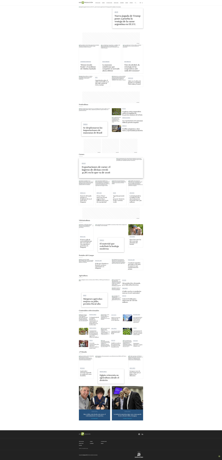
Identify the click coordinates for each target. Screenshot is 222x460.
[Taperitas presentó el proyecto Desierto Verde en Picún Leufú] (119, 186)
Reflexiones (124, 280)
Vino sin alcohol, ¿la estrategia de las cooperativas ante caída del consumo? (132, 68)
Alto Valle (124, 108)
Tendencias (85, 124)
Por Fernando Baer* (94, 418)
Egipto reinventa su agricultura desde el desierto (109, 377)
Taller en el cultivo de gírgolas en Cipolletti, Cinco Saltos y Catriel (134, 82)
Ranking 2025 (113, 340)
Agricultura (116, 2)
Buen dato (84, 163)
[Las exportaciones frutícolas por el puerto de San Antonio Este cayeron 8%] (127, 317)
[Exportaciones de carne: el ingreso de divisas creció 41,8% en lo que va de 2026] (129, 168)
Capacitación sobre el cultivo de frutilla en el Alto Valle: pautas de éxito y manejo (102, 83)
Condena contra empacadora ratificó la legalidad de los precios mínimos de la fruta (132, 113)
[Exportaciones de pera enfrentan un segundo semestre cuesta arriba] (127, 331)
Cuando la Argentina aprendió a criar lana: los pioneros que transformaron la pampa (134, 266)
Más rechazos (82, 368)
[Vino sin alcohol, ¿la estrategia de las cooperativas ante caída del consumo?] (133, 52)
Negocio (84, 295)
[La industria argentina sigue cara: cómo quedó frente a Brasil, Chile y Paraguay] (127, 397)
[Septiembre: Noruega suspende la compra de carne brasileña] (86, 361)
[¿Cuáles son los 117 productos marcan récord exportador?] (116, 290)
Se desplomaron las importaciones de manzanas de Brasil (92, 130)
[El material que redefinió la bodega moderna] (111, 236)
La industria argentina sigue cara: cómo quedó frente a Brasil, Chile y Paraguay (127, 415)
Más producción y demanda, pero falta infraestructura (131, 284)
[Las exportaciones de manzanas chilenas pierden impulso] (116, 120)
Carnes (103, 2)
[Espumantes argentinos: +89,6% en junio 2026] (127, 343)
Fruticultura (97, 2)
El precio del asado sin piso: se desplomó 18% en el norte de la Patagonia (86, 199)
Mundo (126, 2)
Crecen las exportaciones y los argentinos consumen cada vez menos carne (94, 346)
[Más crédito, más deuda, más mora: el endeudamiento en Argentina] (94, 397)
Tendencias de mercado (92, 328)
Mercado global (82, 236)
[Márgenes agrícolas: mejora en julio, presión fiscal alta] (94, 291)
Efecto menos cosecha (136, 314)
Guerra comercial (114, 328)
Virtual (96, 77)
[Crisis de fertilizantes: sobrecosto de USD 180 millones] (116, 299)
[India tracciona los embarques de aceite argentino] (105, 317)
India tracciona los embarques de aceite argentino (115, 319)
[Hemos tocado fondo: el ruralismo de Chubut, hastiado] (89, 52)
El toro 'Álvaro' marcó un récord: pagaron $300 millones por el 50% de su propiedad (102, 199)
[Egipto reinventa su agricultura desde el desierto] (111, 367)
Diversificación (130, 78)
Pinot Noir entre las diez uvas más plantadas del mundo (135, 242)
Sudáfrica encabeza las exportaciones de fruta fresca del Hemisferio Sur (116, 345)
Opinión (131, 2)
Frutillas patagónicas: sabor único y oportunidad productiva (132, 129)
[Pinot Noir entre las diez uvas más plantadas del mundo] (135, 229)
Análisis (116, 12)
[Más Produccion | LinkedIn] (142, 2)
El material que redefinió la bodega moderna (109, 246)
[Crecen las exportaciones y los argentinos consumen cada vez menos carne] (83, 343)
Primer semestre (125, 288)
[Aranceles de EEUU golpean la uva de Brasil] (105, 331)
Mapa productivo (127, 61)
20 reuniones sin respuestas (85, 61)
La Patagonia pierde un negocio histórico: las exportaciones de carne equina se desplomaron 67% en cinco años (94, 321)
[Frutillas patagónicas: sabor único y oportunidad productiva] (116, 128)
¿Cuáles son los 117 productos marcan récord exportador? (131, 292)
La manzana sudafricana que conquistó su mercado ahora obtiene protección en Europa (110, 69)
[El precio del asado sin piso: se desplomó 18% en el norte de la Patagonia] (86, 186)
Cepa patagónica (132, 236)
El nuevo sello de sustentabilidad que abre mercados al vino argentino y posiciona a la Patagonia (86, 243)
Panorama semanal (94, 411)
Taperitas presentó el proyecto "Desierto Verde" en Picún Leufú (118, 199)
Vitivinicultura (109, 2)
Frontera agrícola (103, 371)
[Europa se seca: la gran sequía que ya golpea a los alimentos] (135, 361)
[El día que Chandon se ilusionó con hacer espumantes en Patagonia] (86, 264)
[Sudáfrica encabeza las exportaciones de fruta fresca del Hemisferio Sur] (105, 343)
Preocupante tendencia (92, 314)
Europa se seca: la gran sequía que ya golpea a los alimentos (135, 373)
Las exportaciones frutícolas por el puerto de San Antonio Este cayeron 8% (137, 320)
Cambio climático (132, 368)
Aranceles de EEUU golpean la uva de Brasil (115, 332)
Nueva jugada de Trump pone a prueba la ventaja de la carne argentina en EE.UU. (127, 20)
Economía (122, 2)
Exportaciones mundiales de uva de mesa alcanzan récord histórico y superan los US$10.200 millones (94, 334)
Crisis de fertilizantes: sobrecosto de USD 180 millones (129, 300)
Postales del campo (98, 260)
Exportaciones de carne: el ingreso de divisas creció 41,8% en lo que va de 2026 (96, 170)
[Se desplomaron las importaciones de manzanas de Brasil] (94, 120)
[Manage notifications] (219, 456)
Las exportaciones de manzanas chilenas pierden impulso (132, 121)
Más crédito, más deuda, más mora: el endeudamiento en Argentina (94, 415)
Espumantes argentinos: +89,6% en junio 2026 (137, 345)
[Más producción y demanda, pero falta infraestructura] (116, 282)
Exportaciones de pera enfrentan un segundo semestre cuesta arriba (137, 332)
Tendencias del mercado (126, 117)
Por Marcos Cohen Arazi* (127, 418)
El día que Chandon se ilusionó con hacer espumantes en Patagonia (101, 266)
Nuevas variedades (105, 61)
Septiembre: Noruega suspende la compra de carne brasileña (86, 373)
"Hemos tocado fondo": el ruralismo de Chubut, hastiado (88, 67)
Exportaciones (135, 340)
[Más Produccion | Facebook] (140, 2)
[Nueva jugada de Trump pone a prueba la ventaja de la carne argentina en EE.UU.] (111, 18)
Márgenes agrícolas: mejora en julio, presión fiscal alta (93, 301)
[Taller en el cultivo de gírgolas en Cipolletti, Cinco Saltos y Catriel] (119, 81)
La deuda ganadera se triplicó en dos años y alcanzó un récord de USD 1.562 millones (136, 199)
